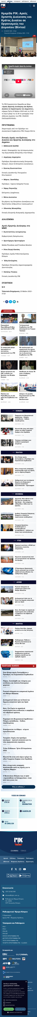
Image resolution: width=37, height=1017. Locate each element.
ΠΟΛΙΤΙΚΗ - (5, 676)
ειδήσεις (9, 1)
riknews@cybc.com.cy (12, 895)
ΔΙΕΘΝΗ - (5, 695)
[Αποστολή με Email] (14, 301)
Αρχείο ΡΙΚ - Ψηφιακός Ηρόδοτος (13, 918)
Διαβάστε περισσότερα (16, 997)
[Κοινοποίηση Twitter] (10, 301)
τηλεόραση (17, 1)
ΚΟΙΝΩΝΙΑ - (5, 725)
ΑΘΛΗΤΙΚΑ (19, 624)
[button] (4, 1000)
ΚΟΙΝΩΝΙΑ (19, 411)
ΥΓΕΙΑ (19, 541)
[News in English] (9, 824)
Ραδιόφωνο (30, 858)
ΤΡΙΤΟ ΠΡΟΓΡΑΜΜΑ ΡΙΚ (10, 940)
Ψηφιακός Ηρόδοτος (17, 861)
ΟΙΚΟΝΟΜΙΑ (19, 494)
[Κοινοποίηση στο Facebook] (6, 301)
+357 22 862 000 (10, 891)
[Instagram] (20, 869)
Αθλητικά (6, 861)
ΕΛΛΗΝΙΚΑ (14, 851)
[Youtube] (24, 869)
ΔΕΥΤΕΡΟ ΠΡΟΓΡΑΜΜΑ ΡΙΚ (11, 938)
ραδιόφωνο (25, 1)
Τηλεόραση (20, 858)
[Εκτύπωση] (17, 302)
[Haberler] (26, 813)
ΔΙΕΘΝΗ (19, 582)
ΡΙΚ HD (5, 931)
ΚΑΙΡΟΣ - (5, 733)
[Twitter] (16, 869)
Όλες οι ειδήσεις (18, 787)
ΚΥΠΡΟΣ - (5, 687)
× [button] (26, 981)
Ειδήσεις (13, 858)
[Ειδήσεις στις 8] (9, 802)
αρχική (3, 1)
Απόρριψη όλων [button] (20, 1009)
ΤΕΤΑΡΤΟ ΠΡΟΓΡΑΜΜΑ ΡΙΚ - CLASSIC (15, 943)
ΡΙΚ (34, 36)
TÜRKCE (23, 851)
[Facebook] (12, 869)
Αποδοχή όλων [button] (9, 1009)
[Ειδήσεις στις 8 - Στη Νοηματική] (26, 802)
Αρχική (6, 858)
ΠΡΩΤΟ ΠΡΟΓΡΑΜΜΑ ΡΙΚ (11, 936)
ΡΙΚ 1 (4, 927)
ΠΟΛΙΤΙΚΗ (19, 452)
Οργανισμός (30, 861)
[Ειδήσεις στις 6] (9, 813)
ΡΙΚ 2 (4, 929)
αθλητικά (33, 1)
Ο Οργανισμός (7, 915)
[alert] (15, 997)
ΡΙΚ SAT (5, 933)
